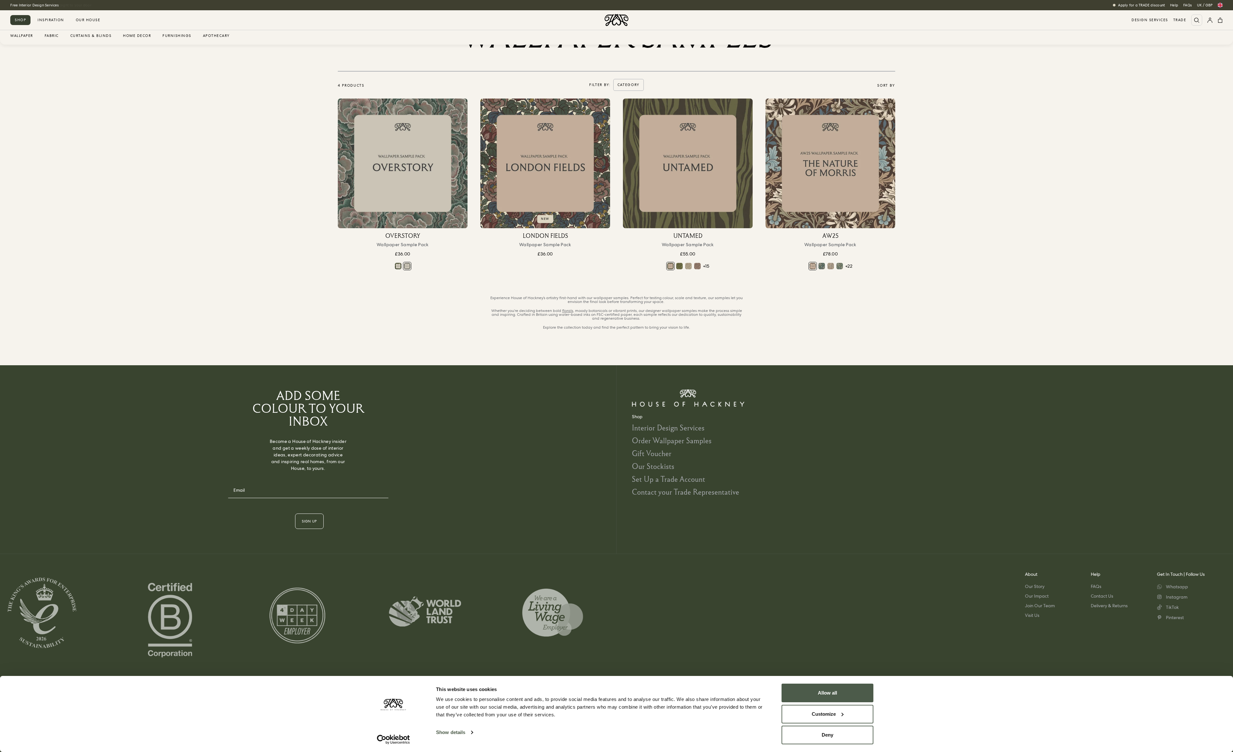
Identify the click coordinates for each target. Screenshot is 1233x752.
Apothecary (216, 36)
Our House (88, 20)
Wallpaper (21, 36)
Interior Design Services (668, 427)
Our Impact (1037, 596)
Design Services (1150, 20)
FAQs (1187, 5)
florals (567, 310)
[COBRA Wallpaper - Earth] (697, 266)
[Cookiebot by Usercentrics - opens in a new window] (393, 739)
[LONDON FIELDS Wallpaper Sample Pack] (545, 163)
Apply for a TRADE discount (1141, 5)
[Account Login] (1209, 20)
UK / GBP (1204, 5)
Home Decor (137, 36)
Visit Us (1032, 615)
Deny (827, 735)
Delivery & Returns (1109, 606)
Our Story (1035, 586)
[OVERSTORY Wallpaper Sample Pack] (403, 163)
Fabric (52, 36)
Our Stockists (653, 466)
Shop (20, 20)
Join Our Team (1040, 606)
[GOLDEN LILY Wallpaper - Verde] (839, 266)
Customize (824, 714)
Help (1174, 5)
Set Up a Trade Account (668, 479)
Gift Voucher (651, 453)
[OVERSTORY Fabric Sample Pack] (398, 266)
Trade (1179, 20)
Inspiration (51, 20)
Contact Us (1102, 596)
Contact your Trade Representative (685, 492)
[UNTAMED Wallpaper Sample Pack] (688, 163)
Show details (450, 732)
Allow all (827, 693)
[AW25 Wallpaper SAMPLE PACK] (830, 163)
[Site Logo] (616, 20)
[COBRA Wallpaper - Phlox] (688, 266)
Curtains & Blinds (91, 36)
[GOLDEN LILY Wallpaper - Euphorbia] (821, 266)
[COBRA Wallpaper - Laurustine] (679, 266)
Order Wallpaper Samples (672, 440)
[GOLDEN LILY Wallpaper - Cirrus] (830, 266)
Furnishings (176, 36)
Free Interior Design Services (34, 5)
